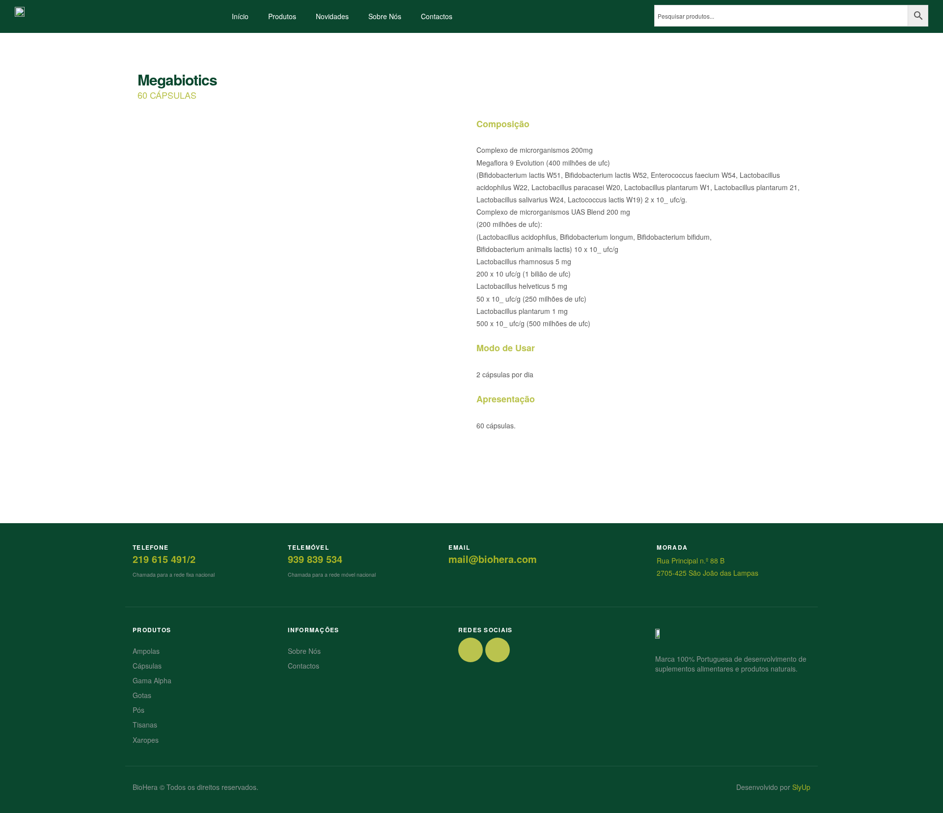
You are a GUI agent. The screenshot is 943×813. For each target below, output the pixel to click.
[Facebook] (470, 650)
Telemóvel (308, 547)
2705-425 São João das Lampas (707, 573)
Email (459, 547)
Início (240, 16)
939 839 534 (315, 559)
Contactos (436, 16)
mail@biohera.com (492, 559)
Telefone (150, 547)
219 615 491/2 (164, 559)
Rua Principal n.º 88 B (690, 560)
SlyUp (801, 787)
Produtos (282, 16)
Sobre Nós (384, 16)
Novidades (332, 16)
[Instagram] (497, 650)
